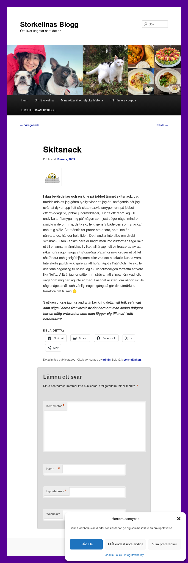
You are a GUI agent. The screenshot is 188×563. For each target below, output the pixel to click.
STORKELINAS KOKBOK (38, 110)
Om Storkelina (44, 100)
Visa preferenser (164, 544)
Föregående (29, 125)
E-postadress (56, 491)
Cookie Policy (113, 555)
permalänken (132, 359)
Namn (53, 468)
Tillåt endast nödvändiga (125, 544)
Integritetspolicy (134, 555)
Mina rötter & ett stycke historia (82, 100)
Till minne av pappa (123, 100)
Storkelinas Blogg (49, 24)
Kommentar (55, 406)
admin (106, 359)
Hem (24, 100)
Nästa (162, 125)
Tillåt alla (86, 544)
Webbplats (53, 513)
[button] (179, 518)
